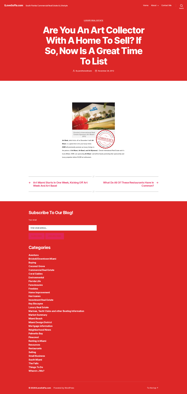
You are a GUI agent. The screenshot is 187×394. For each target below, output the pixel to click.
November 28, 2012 (106, 71)
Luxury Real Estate (93, 20)
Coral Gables (36, 273)
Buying (32, 262)
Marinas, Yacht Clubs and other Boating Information (56, 311)
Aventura (34, 255)
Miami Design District (40, 322)
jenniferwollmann (85, 71)
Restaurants (35, 348)
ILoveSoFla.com (13, 5)
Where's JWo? (36, 371)
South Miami (35, 359)
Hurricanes (34, 296)
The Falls (34, 363)
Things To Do (36, 367)
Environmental (36, 277)
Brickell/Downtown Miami (42, 258)
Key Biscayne (36, 303)
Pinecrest (34, 337)
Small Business (37, 356)
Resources (34, 344)
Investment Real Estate (41, 300)
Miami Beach (35, 318)
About (153, 5)
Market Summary (38, 315)
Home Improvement (39, 292)
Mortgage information (40, 326)
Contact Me (166, 5)
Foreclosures (36, 285)
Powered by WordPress (63, 388)
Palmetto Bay (36, 333)
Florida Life (35, 281)
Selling (32, 352)
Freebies (33, 288)
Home (145, 5)
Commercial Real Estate (41, 270)
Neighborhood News (40, 329)
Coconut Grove (37, 266)
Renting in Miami (37, 341)
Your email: (33, 220)
